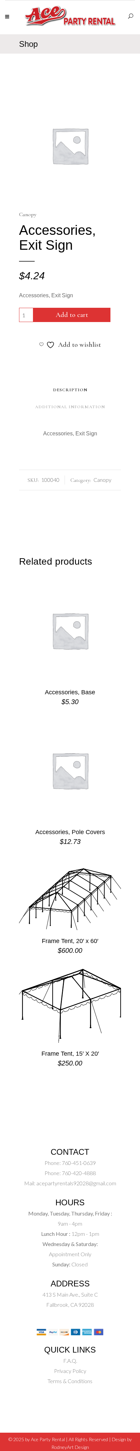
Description (70, 390)
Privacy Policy (70, 1371)
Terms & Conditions (70, 1381)
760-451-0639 (78, 1163)
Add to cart (72, 315)
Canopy (27, 214)
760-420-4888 (78, 1173)
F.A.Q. (70, 1360)
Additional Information (70, 407)
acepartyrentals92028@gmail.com (76, 1183)
